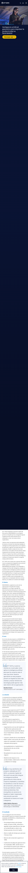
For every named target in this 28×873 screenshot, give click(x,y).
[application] (14, 867)
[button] (21, 3)
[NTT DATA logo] (5, 3)
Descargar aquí (8, 37)
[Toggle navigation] (26, 3)
